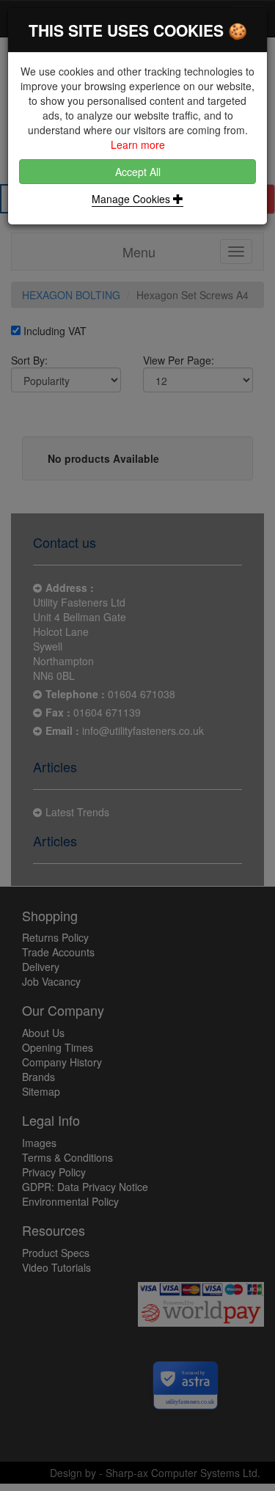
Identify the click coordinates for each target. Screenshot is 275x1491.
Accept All (138, 171)
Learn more (138, 144)
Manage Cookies (132, 198)
